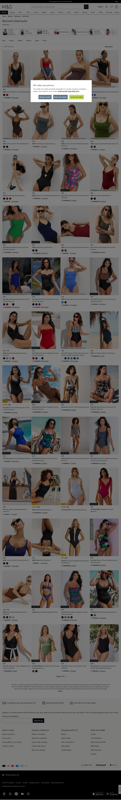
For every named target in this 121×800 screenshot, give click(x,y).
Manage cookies (45, 97)
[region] (61, 91)
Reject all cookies (60, 97)
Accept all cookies (76, 97)
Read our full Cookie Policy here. (68, 91)
